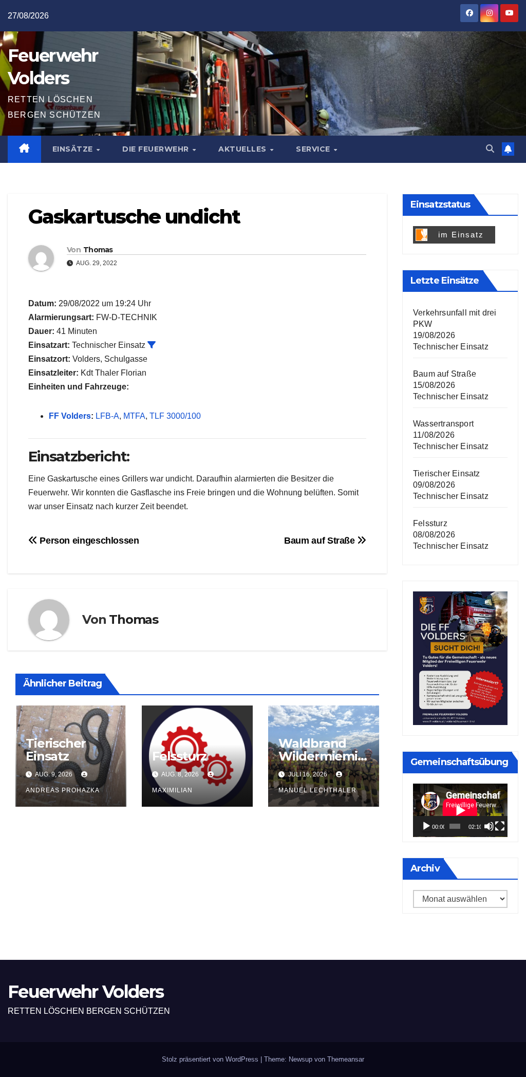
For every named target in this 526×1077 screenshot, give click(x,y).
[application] (460, 810)
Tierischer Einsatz (56, 750)
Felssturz (179, 756)
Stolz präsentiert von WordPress (211, 1059)
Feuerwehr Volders (85, 991)
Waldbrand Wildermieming (322, 756)
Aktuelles (243, 149)
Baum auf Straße (320, 540)
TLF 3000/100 (175, 416)
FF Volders (70, 416)
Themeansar (345, 1059)
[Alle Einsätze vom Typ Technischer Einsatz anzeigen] (151, 345)
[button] (490, 148)
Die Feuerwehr (156, 149)
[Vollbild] (500, 826)
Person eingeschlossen (88, 540)
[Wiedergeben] (426, 826)
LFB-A (107, 416)
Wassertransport (443, 423)
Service (314, 149)
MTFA (134, 416)
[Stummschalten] (489, 826)
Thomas (98, 249)
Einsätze (74, 149)
